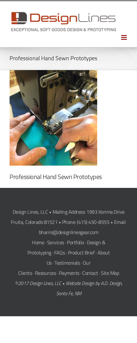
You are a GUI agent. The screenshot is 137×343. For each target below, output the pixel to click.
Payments (69, 273)
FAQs (59, 252)
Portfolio (75, 242)
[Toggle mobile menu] (124, 37)
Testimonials (67, 263)
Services (55, 242)
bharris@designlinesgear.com (68, 232)
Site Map (110, 273)
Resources (45, 273)
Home (38, 242)
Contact (90, 273)
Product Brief (81, 252)
